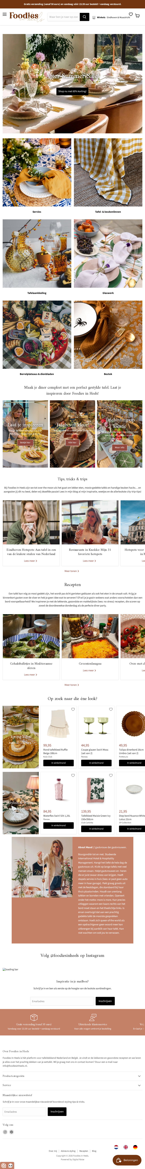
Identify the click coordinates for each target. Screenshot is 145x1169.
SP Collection (125, 822)
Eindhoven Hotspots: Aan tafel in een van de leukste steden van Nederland (31, 552)
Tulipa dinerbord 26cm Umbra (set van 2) (131, 751)
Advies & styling (68, 1151)
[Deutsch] (136, 1147)
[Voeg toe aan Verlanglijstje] (73, 709)
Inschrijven (105, 1001)
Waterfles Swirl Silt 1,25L (56, 816)
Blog (94, 1151)
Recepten (83, 1151)
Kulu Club (47, 756)
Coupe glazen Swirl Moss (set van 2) (94, 751)
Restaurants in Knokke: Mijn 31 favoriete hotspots (90, 552)
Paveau (84, 756)
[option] (126, 1147)
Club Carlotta (87, 822)
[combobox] (117, 1147)
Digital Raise (78, 1159)
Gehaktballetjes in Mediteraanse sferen (31, 666)
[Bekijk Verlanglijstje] (131, 14)
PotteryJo (123, 756)
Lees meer (29, 561)
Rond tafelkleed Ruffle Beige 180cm (55, 751)
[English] (126, 1147)
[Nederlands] (117, 1147)
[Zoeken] (84, 17)
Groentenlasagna (90, 664)
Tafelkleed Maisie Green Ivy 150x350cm (96, 817)
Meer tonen (71, 571)
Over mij (53, 1151)
